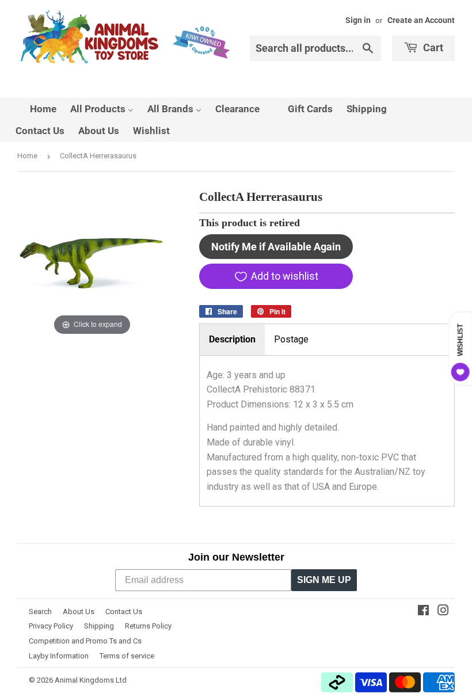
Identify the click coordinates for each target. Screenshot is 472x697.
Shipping (99, 626)
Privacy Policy (51, 626)
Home (27, 155)
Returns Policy (148, 626)
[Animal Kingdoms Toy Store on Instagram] (443, 611)
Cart (432, 47)
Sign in (358, 20)
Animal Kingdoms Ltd (91, 680)
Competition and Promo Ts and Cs (85, 641)
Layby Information (59, 656)
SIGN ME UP (324, 580)
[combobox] (315, 48)
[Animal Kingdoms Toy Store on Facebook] (423, 611)
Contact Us (123, 611)
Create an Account (421, 20)
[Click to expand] (92, 262)
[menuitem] (36, 109)
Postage (291, 339)
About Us (78, 611)
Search (40, 611)
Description (232, 339)
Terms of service (127, 656)
